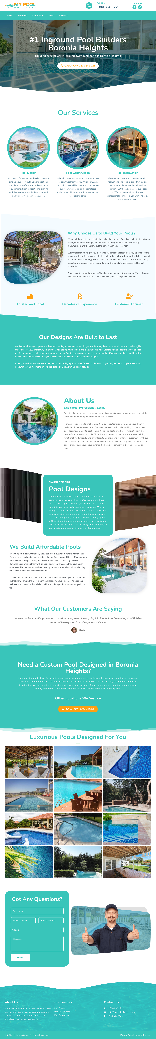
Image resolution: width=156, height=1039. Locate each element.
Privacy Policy (126, 1035)
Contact (63, 16)
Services (36, 16)
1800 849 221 (108, 7)
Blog (51, 16)
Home (9, 16)
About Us (22, 16)
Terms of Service (142, 1035)
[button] (7, 624)
